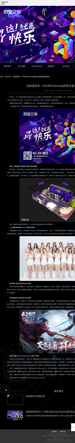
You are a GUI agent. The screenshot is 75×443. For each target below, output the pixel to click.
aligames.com (59, 441)
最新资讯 (7, 66)
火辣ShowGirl (36, 66)
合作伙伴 (65, 66)
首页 (1, 76)
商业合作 (63, 431)
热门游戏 (21, 66)
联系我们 (54, 431)
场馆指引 (51, 66)
